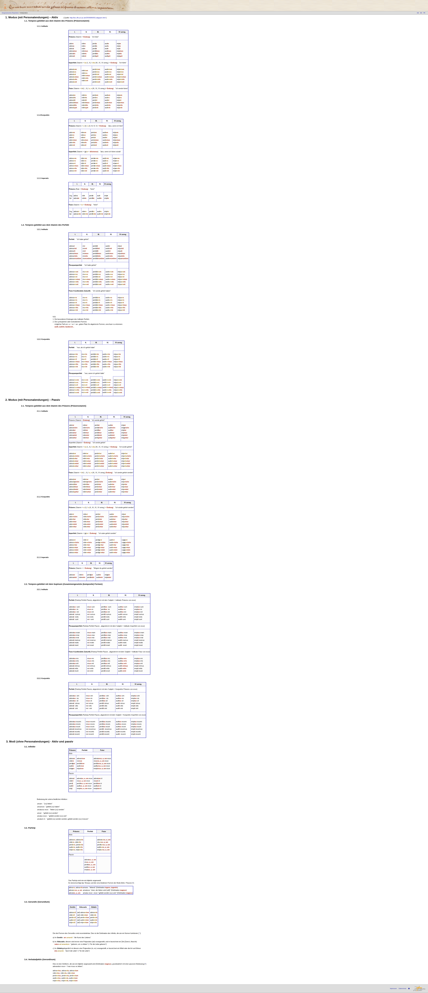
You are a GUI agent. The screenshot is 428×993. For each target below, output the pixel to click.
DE (418, 13)
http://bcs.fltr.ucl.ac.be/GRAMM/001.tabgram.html (88, 18)
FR (424, 13)
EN (421, 13)
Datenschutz (402, 988)
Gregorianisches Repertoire (10, 13)
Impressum (393, 988)
